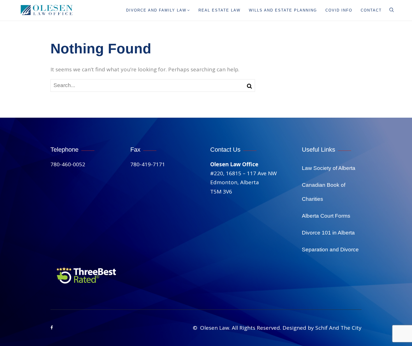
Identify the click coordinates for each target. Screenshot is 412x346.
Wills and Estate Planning (283, 10)
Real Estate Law (219, 10)
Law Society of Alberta (328, 168)
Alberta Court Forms (326, 216)
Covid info (338, 10)
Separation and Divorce (330, 249)
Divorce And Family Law (156, 10)
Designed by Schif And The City (322, 327)
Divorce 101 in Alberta (328, 233)
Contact (371, 10)
